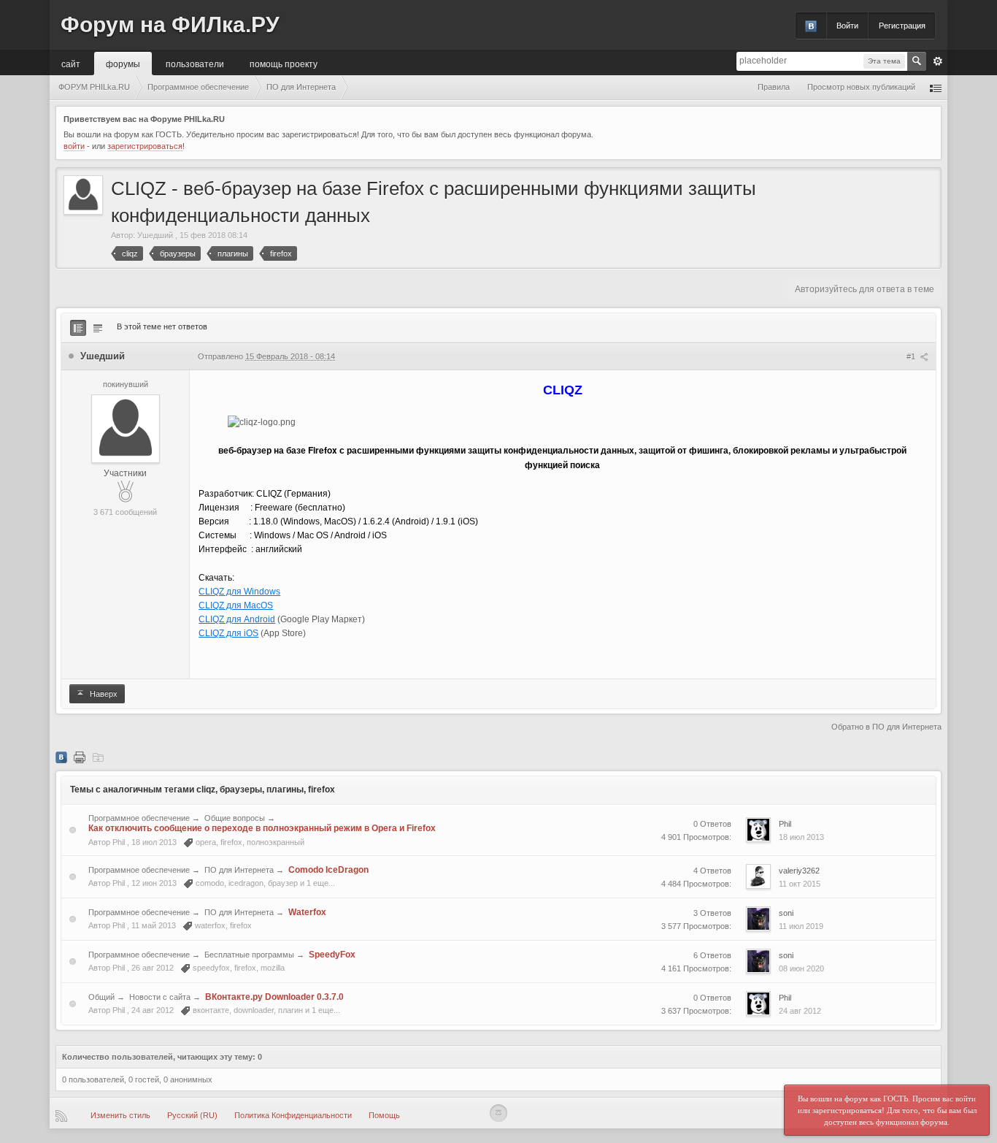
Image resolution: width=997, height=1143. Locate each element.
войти (74, 146)
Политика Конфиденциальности (293, 1115)
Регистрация (902, 25)
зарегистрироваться (144, 146)
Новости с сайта (159, 997)
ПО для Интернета (239, 869)
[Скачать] (98, 756)
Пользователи (195, 63)
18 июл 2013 (801, 837)
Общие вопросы (234, 818)
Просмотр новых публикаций (861, 87)
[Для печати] (79, 756)
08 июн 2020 (801, 968)
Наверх (103, 693)
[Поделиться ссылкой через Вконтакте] (61, 756)
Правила (774, 87)
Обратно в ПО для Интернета (886, 726)
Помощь (384, 1115)
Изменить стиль (120, 1115)
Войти (847, 25)
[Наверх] (498, 1113)
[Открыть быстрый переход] (935, 87)
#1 (911, 356)
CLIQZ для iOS (228, 633)
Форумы (123, 63)
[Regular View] (78, 328)
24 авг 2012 (800, 1010)
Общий (101, 997)
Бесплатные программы (249, 954)
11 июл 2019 (801, 926)
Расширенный (937, 61)
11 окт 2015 (799, 883)
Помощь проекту (283, 63)
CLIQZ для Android (237, 619)
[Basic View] (98, 328)
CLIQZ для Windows (239, 591)
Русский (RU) (192, 1115)
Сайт (70, 63)
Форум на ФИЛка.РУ (170, 24)
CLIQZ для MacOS (236, 605)
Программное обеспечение (139, 818)
